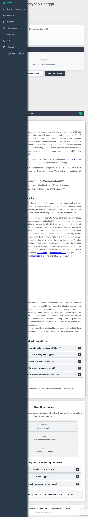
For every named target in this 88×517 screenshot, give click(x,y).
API (8, 41)
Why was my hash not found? (42, 368)
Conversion (12, 28)
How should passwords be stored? (42, 484)
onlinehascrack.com (58, 253)
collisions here (33, 154)
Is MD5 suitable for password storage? (42, 375)
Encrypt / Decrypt (14, 9)
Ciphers (10, 22)
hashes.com (42, 253)
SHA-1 (73, 159)
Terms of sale (56, 508)
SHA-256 (70, 494)
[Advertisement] (44, 13)
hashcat (35, 256)
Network (10, 34)
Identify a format (34, 494)
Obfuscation (12, 15)
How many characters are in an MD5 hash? (42, 348)
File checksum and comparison (19, 113)
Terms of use (43, 508)
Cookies (67, 508)
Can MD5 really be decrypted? (42, 355)
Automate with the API (53, 494)
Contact (10, 47)
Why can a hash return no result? (42, 469)
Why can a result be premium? (42, 361)
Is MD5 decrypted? (42, 477)
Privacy (32, 508)
